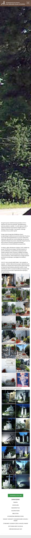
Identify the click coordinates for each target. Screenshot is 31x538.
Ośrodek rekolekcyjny (15, 529)
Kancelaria (15, 505)
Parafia (15, 502)
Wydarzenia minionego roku (15, 516)
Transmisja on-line (15, 495)
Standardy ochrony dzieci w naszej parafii (15, 523)
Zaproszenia (15, 499)
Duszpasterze (15, 510)
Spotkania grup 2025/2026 (15, 526)
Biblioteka (15, 513)
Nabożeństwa (15, 508)
